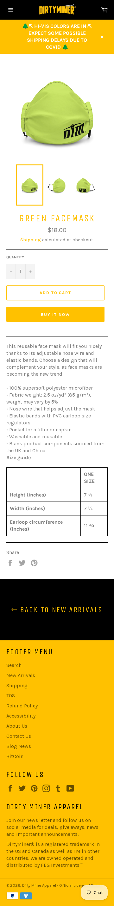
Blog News (18, 746)
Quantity (15, 257)
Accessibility (20, 716)
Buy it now (55, 314)
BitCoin (14, 756)
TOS (10, 696)
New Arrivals (20, 675)
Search (14, 665)
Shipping (30, 240)
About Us (16, 726)
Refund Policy (22, 706)
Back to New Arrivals (60, 609)
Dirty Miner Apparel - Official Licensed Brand (62, 885)
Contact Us (18, 736)
